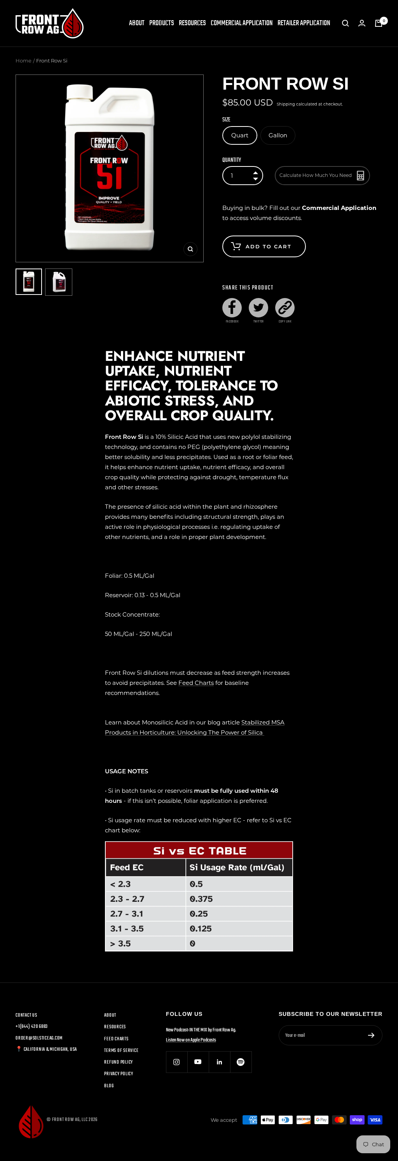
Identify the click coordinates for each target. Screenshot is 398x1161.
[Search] (345, 23)
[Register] (371, 1035)
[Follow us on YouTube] (198, 1062)
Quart (239, 135)
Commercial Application (242, 23)
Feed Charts (196, 682)
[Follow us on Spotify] (240, 1062)
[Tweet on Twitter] (258, 307)
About (137, 23)
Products (161, 23)
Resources (192, 23)
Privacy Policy (118, 1074)
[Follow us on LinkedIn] (219, 1062)
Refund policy (118, 1062)
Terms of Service (121, 1051)
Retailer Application (304, 23)
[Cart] (378, 23)
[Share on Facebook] (232, 307)
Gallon (278, 135)
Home (23, 60)
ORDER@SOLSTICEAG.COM (39, 1038)
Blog (108, 1086)
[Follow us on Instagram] (176, 1062)
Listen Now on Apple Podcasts (191, 1040)
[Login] (361, 23)
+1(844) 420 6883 (32, 1027)
